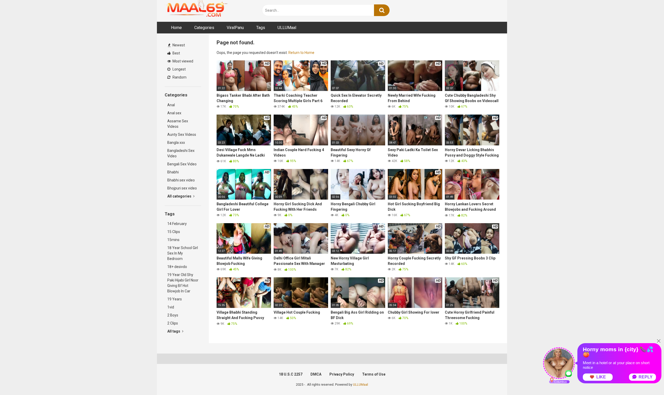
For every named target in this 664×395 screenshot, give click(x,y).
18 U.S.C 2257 (290, 374)
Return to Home (301, 53)
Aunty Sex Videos (181, 134)
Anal (171, 105)
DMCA (315, 374)
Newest (178, 45)
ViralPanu (235, 27)
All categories (179, 196)
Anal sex (174, 113)
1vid (170, 307)
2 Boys (172, 315)
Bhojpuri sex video (182, 188)
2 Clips (172, 323)
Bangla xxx (176, 142)
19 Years (174, 299)
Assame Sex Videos (177, 124)
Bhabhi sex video (181, 180)
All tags (174, 331)
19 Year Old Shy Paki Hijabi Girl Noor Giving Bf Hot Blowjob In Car (182, 283)
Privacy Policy (341, 374)
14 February (177, 224)
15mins (173, 240)
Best (176, 53)
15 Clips (173, 232)
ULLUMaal (287, 27)
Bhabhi (173, 172)
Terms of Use (373, 374)
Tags (260, 27)
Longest (179, 69)
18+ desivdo (177, 267)
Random (179, 77)
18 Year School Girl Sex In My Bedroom (182, 253)
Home (176, 27)
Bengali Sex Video (182, 164)
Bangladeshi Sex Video (181, 153)
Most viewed (182, 61)
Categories (204, 27)
